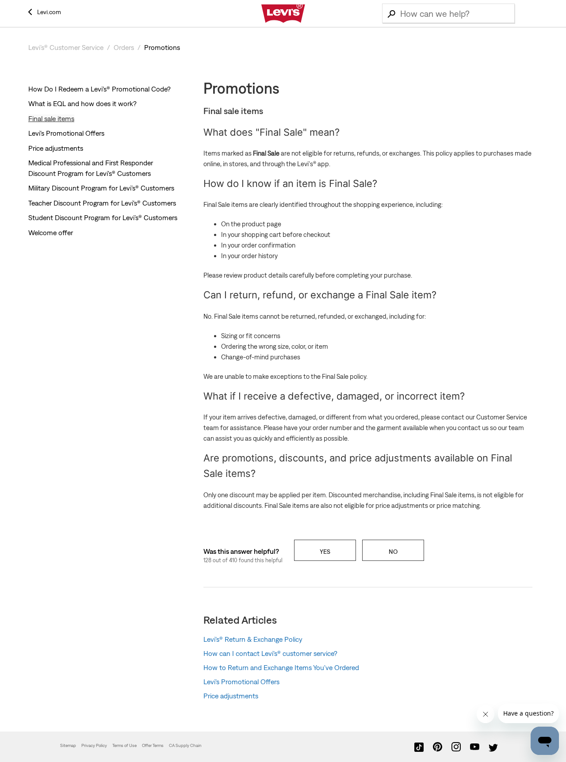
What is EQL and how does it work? (82, 103)
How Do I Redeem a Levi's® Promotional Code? (99, 89)
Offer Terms (153, 745)
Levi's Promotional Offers (66, 133)
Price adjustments (55, 148)
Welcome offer (50, 232)
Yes (325, 551)
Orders (124, 47)
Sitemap (68, 745)
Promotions (162, 47)
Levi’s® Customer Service (65, 47)
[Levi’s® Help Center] (283, 13)
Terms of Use (124, 745)
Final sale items (51, 118)
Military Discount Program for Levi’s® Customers (101, 188)
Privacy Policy (94, 745)
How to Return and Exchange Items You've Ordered (281, 667)
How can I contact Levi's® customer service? (270, 653)
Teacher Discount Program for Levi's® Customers (102, 203)
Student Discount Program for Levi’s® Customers (102, 217)
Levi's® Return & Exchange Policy (252, 639)
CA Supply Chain (185, 745)
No (393, 551)
